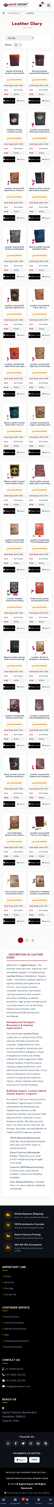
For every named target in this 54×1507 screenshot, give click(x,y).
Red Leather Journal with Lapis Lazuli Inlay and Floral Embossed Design (39, 482)
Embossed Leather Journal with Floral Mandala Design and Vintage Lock (39, 600)
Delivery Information (15, 1328)
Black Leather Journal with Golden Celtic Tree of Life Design (14, 482)
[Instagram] (31, 1443)
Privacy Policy (11, 1316)
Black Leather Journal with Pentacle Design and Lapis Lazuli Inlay (14, 658)
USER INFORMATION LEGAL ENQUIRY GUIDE (27, 1478)
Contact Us (10, 1294)
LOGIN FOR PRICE (15, 80)
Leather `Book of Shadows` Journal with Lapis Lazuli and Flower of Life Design (39, 658)
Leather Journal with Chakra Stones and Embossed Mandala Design (14, 541)
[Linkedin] (38, 1443)
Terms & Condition (14, 1322)
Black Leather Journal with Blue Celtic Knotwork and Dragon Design (39, 248)
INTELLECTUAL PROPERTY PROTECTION (25, 1472)
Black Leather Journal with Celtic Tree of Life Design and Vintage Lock (14, 424)
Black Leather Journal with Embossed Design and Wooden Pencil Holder (40, 189)
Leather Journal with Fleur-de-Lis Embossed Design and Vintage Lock (39, 307)
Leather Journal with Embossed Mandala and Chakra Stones (14, 248)
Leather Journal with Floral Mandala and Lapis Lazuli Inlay (39, 541)
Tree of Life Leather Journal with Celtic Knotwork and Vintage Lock (14, 893)
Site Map (9, 1288)
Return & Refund (13, 1346)
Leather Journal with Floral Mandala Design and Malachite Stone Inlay (39, 717)
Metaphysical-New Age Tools (15, 13)
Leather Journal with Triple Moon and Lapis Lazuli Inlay (14, 365)
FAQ (6, 1334)
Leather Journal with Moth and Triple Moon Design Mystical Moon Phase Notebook (39, 131)
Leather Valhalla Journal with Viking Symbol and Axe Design (14, 600)
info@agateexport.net (17, 1386)
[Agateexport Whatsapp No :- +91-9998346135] (8, 1443)
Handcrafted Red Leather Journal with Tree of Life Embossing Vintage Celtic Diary (14, 72)
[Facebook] (23, 1443)
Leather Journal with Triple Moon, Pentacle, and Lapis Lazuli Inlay (14, 189)
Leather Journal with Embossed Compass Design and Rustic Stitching (40, 775)
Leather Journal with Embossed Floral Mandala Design (14, 717)
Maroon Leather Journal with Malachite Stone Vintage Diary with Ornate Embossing (39, 72)
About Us (9, 1282)
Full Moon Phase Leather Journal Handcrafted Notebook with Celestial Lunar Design (14, 131)
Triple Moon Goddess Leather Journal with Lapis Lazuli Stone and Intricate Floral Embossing (39, 893)
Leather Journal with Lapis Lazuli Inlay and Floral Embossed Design (40, 424)
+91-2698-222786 (15, 1374)
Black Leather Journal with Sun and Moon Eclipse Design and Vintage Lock (14, 775)
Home (7, 1276)
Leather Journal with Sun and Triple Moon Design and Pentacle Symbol (14, 307)
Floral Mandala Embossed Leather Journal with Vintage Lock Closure (14, 834)
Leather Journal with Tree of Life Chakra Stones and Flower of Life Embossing (39, 834)
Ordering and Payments (16, 1340)
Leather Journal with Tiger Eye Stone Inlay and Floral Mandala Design (39, 365)
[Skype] (46, 1443)
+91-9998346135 (13, 1369)
